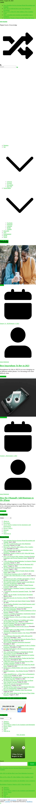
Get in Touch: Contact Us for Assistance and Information (19, 724)
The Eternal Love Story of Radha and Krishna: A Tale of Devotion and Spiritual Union (19, 579)
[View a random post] (18, 63)
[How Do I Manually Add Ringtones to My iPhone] (18, 397)
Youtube (9, 229)
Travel (5, 237)
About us (6, 521)
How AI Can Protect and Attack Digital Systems (16, 601)
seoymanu (3, 21)
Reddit (9, 227)
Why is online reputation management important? (17, 642)
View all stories (21, 734)
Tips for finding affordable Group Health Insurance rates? (19, 604)
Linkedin (9, 226)
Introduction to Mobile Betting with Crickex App (16, 667)
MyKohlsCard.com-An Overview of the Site (15, 598)
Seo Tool (9, 186)
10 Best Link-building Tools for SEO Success (16, 626)
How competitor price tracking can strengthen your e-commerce (17, 780)
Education (6, 231)
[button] (19, 180)
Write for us (7, 533)
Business (5, 145)
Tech (4, 232)
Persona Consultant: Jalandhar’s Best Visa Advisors (17, 690)
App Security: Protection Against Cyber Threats (16, 633)
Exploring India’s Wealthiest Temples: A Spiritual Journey (19, 588)
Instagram (9, 224)
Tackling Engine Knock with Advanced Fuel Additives (18, 648)
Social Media (7, 188)
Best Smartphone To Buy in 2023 (14, 365)
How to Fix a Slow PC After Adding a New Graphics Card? (16, 777)
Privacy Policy (7, 528)
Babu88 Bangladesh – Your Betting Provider (15, 671)
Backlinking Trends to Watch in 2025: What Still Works (18, 18)
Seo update (10, 185)
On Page (9, 183)
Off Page (9, 181)
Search (2, 761)
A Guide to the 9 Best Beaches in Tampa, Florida (17, 575)
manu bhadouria (4, 362)
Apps (1, 417)
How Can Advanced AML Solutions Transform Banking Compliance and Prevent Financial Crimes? (19, 557)
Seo (4, 147)
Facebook (9, 223)
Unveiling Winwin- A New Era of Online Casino (16, 617)
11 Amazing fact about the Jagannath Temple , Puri (17, 591)
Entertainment (7, 234)
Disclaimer (6, 523)
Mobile (2, 285)
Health (5, 235)
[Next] (23, 747)
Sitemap (5, 530)
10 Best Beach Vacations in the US (13, 574)
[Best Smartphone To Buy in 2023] (18, 264)
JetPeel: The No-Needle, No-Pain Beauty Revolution (18, 594)
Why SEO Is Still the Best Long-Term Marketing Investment (16, 773)
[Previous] (12, 747)
